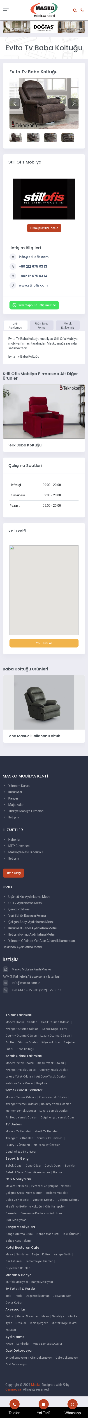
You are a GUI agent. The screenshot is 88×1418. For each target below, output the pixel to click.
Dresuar (21, 1323)
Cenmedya (13, 1389)
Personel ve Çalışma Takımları (51, 1186)
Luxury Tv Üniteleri (18, 1145)
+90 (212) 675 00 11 (47, 990)
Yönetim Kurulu (19, 786)
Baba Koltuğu (25, 1049)
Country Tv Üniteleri (50, 1138)
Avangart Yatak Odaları (21, 1069)
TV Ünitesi (13, 1124)
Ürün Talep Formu (41, 325)
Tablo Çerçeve (39, 1323)
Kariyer (13, 798)
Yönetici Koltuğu (43, 1199)
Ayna (9, 1323)
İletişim (13, 817)
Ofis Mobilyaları (18, 1179)
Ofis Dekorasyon (41, 1357)
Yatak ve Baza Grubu (19, 1083)
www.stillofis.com (33, 285)
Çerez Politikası (19, 909)
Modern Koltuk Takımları (21, 1022)
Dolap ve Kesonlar (17, 1199)
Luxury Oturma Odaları (55, 1035)
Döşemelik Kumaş (37, 1295)
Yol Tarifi (44, 1413)
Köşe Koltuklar (51, 1042)
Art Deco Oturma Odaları (22, 1042)
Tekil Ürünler (71, 1234)
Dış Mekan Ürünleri (18, 1268)
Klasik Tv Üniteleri (46, 1131)
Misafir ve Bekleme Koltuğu (24, 1206)
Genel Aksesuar (27, 1316)
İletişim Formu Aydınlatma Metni (31, 934)
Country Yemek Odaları (56, 1104)
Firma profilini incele (44, 228)
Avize (9, 1343)
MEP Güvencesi (19, 846)
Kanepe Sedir (62, 1254)
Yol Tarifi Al (44, 643)
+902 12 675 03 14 (33, 276)
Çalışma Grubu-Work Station (24, 1192)
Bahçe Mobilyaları (20, 1227)
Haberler (14, 839)
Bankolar (11, 1213)
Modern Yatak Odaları (20, 1063)
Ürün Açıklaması (16, 325)
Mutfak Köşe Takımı (64, 1323)
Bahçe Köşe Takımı (54, 1028)
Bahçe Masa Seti (48, 1234)
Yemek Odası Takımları (24, 1090)
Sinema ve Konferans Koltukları (41, 1213)
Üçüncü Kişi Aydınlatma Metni (29, 896)
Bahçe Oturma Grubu (19, 1234)
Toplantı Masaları (57, 1192)
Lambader (23, 1343)
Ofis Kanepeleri (55, 1206)
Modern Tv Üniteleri (18, 1131)
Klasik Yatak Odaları (50, 1063)
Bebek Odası (14, 1165)
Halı (8, 1295)
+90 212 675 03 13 (33, 266)
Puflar (9, 1049)
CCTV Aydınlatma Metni (25, 903)
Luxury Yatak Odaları (19, 1076)
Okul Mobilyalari (16, 1220)
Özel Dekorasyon (19, 1350)
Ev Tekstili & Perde (20, 1288)
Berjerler (69, 1042)
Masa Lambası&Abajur (47, 1343)
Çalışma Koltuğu (68, 1199)
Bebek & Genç (17, 1158)
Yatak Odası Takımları (23, 1056)
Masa (9, 1254)
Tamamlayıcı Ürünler (39, 1261)
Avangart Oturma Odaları (22, 1028)
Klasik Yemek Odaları (53, 1097)
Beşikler (70, 1165)
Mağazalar (16, 804)
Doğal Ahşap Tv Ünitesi (21, 1151)
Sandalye (22, 1254)
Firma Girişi (13, 873)
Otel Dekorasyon (17, 1364)
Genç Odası (33, 1165)
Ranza (57, 1172)
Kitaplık (72, 1316)
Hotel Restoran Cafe (22, 1247)
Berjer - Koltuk (41, 1254)
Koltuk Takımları (18, 1015)
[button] (14, 103)
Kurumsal (15, 792)
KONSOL (11, 1330)
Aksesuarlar (15, 1309)
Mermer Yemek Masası (21, 1110)
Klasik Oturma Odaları (55, 1022)
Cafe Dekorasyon (67, 1357)
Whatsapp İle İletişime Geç (37, 305)
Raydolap (42, 1083)
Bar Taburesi (14, 1261)
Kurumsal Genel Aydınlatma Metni (32, 928)
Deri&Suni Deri (62, 1295)
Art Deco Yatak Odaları (51, 1076)
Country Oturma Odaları (21, 1035)
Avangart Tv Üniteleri (19, 1138)
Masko (36, 1385)
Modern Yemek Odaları (21, 1097)
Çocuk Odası (53, 1165)
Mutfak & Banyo (18, 1275)
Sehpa (10, 1316)
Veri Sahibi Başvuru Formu (27, 915)
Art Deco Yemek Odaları (21, 1117)
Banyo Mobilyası (42, 1282)
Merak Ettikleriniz (67, 325)
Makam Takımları (17, 1186)
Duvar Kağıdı (14, 1302)
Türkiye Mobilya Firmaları (26, 811)
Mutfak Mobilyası (17, 1282)
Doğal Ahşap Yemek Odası (58, 1117)
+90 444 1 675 (21, 990)
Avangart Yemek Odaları (22, 1104)
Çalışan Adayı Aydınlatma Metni (30, 922)
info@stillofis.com (34, 257)
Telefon (14, 1413)
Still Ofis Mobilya (24, 162)
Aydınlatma (15, 1337)
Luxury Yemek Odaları (53, 1110)
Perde (19, 1295)
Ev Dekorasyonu (16, 1357)
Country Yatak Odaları (53, 1069)
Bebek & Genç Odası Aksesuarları (28, 1172)
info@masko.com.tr (25, 983)
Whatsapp (73, 1413)
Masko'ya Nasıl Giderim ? (25, 852)
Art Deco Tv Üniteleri (47, 1145)
